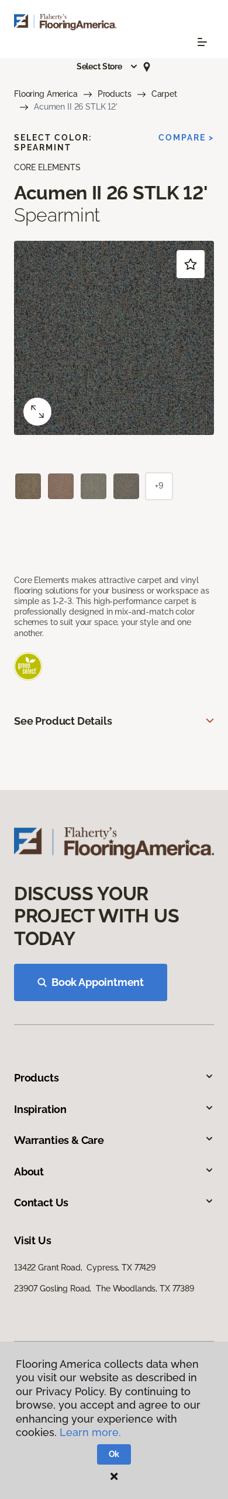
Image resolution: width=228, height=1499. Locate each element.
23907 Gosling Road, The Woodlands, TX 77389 (104, 1288)
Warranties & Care (59, 1140)
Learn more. (90, 1432)
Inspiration (40, 1109)
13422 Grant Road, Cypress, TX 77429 (85, 1267)
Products (115, 94)
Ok (114, 1454)
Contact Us (41, 1202)
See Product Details (63, 721)
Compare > (186, 137)
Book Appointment (97, 982)
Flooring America (46, 94)
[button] (108, 66)
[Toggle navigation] (202, 42)
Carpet (164, 94)
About (29, 1172)
